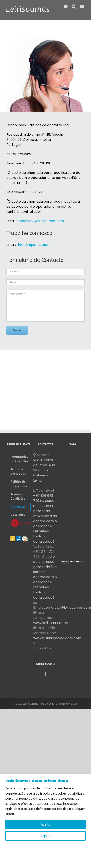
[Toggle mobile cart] (65, 6)
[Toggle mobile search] (74, 6)
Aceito (45, 824)
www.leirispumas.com (51, 622)
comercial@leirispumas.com (67, 607)
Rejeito (46, 836)
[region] (45, 809)
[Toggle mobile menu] (82, 6)
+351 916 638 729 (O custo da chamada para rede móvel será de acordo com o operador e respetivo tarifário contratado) (45, 518)
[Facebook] (45, 674)
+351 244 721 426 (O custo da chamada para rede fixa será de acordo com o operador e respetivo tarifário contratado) (45, 574)
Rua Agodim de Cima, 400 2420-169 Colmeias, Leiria (44, 470)
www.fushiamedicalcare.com (57, 638)
